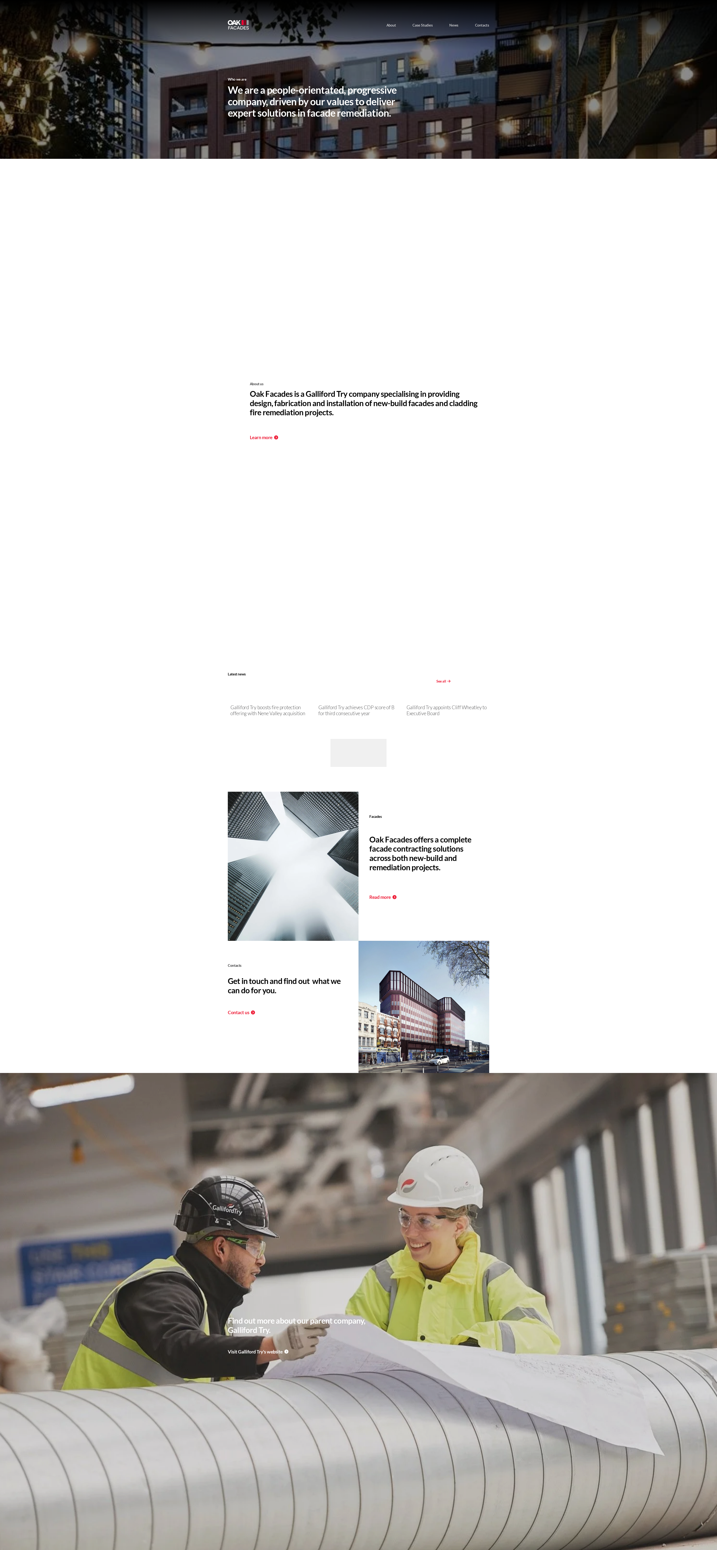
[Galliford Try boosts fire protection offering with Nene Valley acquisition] (271, 700)
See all (441, 681)
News (453, 25)
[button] (482, 694)
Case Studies (422, 25)
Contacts (482, 25)
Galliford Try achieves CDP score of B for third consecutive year (356, 710)
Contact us (239, 1012)
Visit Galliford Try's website (255, 1351)
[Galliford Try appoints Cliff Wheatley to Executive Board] (447, 700)
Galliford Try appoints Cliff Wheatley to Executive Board (446, 710)
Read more (380, 897)
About (391, 25)
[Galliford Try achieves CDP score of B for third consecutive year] (359, 700)
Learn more (261, 437)
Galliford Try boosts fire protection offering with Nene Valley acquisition (267, 710)
